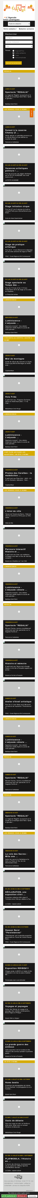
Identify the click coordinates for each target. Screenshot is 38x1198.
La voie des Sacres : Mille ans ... (16, 855)
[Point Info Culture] (19, 8)
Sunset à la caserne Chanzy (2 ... (16, 131)
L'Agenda (11, 17)
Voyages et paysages (16, 1006)
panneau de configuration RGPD (21, 1185)
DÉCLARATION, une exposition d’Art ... (15, 893)
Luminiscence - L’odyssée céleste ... (16, 588)
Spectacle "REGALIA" (17, 92)
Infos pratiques (11, 20)
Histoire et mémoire (16, 663)
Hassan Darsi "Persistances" (13, 931)
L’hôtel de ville (13, 511)
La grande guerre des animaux (16, 1045)
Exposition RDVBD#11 (17, 968)
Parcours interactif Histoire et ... (15, 550)
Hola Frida (10, 396)
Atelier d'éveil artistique (18, 701)
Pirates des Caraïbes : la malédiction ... (18, 474)
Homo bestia (12, 1082)
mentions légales (18, 1183)
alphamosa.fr (29, 1190)
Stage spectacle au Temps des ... (15, 283)
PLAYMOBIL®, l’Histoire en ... (18, 1159)
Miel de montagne (14, 358)
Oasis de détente (14, 1120)
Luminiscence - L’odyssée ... (13, 321)
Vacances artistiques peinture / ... (16, 169)
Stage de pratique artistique (14, 245)
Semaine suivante (26, 29)
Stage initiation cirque (17, 206)
